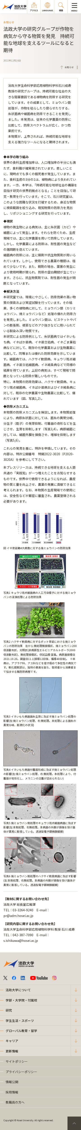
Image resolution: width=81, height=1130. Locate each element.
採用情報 (12, 1092)
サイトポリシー (17, 1061)
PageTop (74, 1123)
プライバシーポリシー (21, 1071)
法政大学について (18, 990)
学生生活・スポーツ (20, 1020)
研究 (9, 1010)
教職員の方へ (15, 1102)
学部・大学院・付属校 (21, 1000)
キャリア (12, 1041)
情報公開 (12, 1082)
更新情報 (12, 1051)
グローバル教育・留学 (21, 1030)
